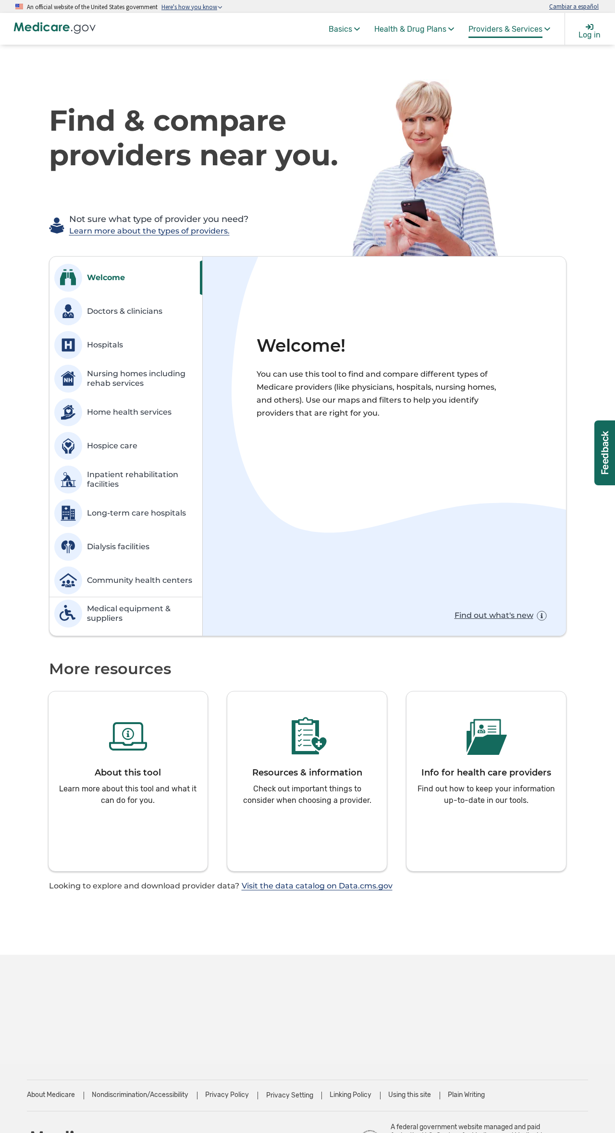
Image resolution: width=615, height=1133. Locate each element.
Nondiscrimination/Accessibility (140, 1095)
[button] (128, 781)
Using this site (409, 1095)
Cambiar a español (574, 6)
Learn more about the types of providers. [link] (149, 230)
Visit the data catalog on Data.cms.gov (317, 885)
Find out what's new (494, 615)
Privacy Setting (289, 1095)
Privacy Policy (227, 1095)
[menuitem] (344, 29)
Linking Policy (350, 1095)
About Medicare (51, 1095)
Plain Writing (466, 1095)
